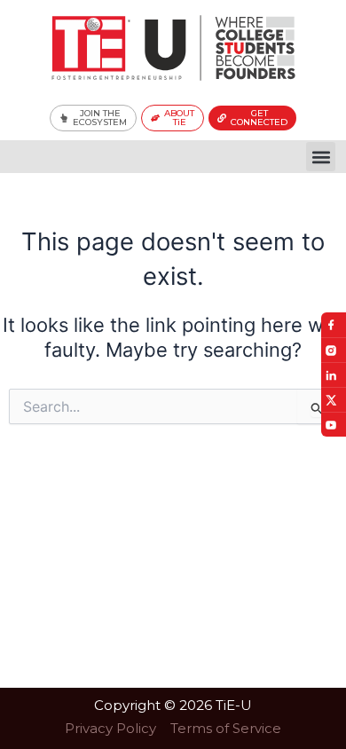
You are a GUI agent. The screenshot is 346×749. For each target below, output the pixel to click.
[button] (320, 156)
